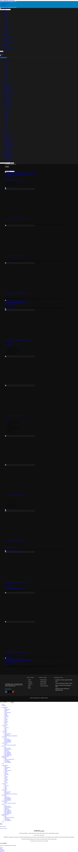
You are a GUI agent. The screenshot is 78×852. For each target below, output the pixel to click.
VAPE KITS (4, 46)
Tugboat (6, 21)
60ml (5, 31)
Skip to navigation (3, 0)
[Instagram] (8, 692)
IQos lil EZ (7, 96)
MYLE (6, 17)
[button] (7, 259)
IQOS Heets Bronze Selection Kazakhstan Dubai (16, 293)
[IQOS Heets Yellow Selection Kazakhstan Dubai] (19, 225)
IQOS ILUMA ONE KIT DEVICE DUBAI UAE (16, 582)
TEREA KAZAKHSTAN (9, 42)
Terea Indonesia (7, 41)
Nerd (5, 18)
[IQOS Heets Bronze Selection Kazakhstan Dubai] (19, 263)
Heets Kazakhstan (8, 36)
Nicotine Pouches (5, 44)
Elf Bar (6, 14)
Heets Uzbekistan (8, 90)
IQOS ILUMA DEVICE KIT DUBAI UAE (15, 541)
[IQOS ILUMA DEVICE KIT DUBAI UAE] (11, 509)
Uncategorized (5, 45)
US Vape (6, 22)
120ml (6, 29)
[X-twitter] (11, 692)
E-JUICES (4, 28)
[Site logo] (4, 8)
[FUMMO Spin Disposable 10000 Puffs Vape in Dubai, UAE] (20, 172)
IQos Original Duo (8, 101)
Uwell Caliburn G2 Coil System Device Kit (15, 415)
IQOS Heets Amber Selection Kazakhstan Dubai (16, 302)
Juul (3, 43)
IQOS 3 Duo (7, 97)
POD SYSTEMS (8, 48)
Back (5, 708)
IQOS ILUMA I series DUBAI (10, 39)
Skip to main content (10, 0)
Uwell (11, 346)
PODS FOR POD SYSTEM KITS (11, 49)
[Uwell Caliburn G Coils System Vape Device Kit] (10, 187)
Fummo (6, 15)
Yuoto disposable (8, 27)
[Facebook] (6, 692)
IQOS (6, 543)
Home (6, 164)
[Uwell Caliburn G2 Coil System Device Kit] (19, 356)
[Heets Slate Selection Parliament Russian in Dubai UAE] (13, 658)
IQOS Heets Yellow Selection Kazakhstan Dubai (16, 255)
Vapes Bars (7, 24)
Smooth (6, 20)
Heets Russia (7, 37)
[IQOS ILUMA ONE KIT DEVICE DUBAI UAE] (12, 550)
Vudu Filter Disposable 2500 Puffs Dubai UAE (16, 495)
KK (5, 68)
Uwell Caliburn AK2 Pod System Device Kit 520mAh (17, 340)
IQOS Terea (4, 40)
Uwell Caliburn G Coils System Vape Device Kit (16, 219)
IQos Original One (8, 102)
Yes (0, 847)
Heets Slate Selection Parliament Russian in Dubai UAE (18, 660)
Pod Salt (6, 19)
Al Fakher (6, 13)
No (2, 847)
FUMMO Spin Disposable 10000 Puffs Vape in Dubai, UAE (19, 174)
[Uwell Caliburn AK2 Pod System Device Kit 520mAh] (10, 308)
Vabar (6, 23)
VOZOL (6, 26)
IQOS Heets (4, 35)
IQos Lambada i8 (8, 100)
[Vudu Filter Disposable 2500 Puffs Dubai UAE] (19, 436)
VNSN (6, 25)
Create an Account (3, 828)
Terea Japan (7, 106)
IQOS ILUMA (5, 38)
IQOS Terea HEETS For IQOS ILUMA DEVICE (16, 652)
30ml (5, 30)
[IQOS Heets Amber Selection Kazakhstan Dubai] (13, 300)
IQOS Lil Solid (7, 94)
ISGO (6, 16)
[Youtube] (13, 692)
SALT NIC (7, 32)
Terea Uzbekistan (8, 108)
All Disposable (5, 12)
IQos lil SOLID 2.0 (8, 95)
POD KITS (7, 47)
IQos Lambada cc (8, 150)
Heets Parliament (8, 89)
